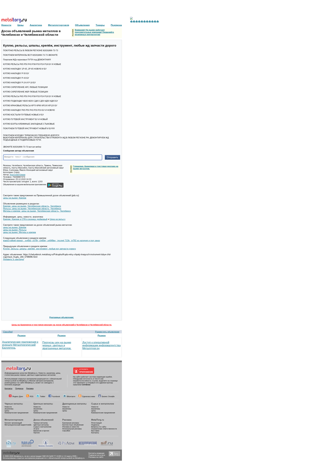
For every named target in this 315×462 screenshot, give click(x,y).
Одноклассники (88, 396)
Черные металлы (14, 404)
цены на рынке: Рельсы (14, 230)
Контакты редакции (96, 453)
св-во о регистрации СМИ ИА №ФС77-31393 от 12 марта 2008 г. (51, 456)
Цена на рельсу (57, 219)
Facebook (56, 396)
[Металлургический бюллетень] (87, 447)
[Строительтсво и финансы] (107, 447)
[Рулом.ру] (66, 447)
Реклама (29, 388)
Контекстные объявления (73, 425)
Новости (8, 407)
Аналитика (9, 409)
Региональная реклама (72, 429)
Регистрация (96, 423)
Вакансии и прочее (41, 431)
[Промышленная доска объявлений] (28, 447)
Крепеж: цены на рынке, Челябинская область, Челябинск (32, 206)
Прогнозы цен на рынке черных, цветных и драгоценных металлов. (56, 345)
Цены (7, 411)
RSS (31, 396)
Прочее (36, 433)
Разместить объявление (107, 332)
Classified (7, 332)
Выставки (95, 431)
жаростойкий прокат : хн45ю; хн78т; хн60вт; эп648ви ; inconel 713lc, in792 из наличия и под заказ (51, 240)
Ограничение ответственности (104, 429)
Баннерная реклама (70, 423)
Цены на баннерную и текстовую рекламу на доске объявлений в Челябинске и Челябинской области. (62, 325)
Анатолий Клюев (17, 175)
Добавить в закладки (13, 259)
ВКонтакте (71, 396)
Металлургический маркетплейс (18, 425)
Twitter (42, 396)
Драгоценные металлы (74, 404)
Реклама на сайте (95, 457)
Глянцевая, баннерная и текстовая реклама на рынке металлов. (95, 167)
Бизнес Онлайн (108, 396)
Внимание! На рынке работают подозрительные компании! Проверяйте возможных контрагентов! (94, 32)
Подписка (19, 388)
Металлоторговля (14, 420)
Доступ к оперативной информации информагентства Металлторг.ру (101, 345)
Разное (22, 335)
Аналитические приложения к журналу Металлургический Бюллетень (20, 345)
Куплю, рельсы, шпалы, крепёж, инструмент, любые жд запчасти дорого (39, 248)
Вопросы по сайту (98, 427)
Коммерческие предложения (16, 413)
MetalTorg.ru (97, 420)
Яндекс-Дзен (17, 396)
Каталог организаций (13, 423)
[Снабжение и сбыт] (11, 447)
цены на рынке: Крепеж (14, 198)
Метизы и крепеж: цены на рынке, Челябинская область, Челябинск (37, 211)
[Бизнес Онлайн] (46, 447)
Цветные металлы (43, 404)
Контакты (8, 388)
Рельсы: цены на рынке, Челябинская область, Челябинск (32, 208)
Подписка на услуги (96, 455)
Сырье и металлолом (102, 404)
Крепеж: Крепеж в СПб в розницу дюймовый (25, 219)
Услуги (36, 429)
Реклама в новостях (70, 427)
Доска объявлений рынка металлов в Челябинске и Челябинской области (31, 32)
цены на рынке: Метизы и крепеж (19, 232)
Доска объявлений (43, 420)
